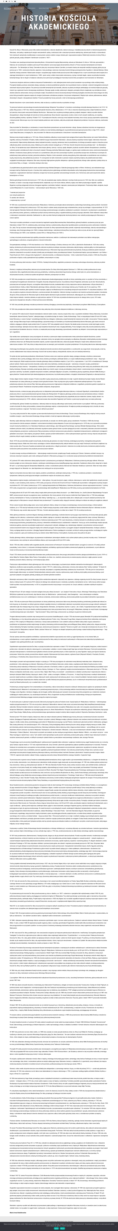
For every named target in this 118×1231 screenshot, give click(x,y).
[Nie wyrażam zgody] (116, 1226)
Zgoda (56, 1228)
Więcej (62, 1228)
